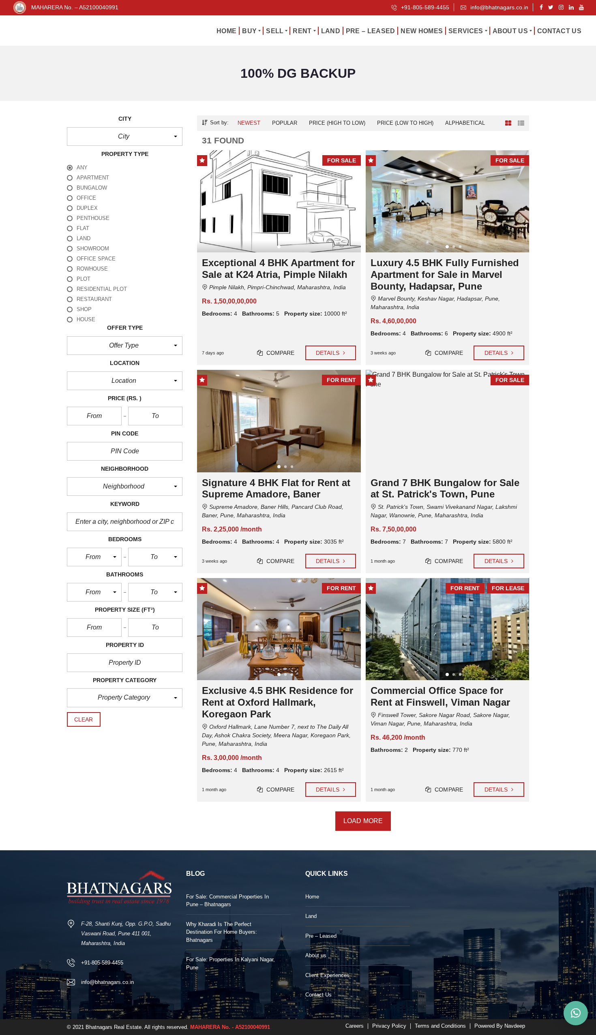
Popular (284, 123)
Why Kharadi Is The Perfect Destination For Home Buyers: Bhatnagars (221, 932)
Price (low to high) (405, 123)
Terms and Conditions (440, 1026)
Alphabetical (465, 123)
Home (312, 897)
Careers (354, 1026)
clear (83, 719)
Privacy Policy (389, 1026)
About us (315, 955)
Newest (249, 123)
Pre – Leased (321, 936)
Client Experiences (327, 975)
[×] (576, 1013)
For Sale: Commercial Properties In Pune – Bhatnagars (227, 901)
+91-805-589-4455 (424, 7)
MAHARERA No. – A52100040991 (74, 7)
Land (311, 916)
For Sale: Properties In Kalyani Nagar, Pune (230, 963)
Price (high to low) (337, 123)
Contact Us (318, 995)
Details (328, 353)
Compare (280, 353)
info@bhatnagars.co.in (498, 7)
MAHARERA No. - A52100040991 (230, 1027)
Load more (363, 820)
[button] (124, 136)
